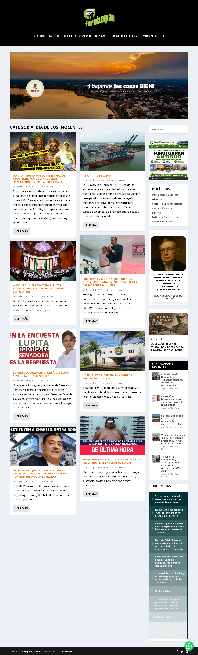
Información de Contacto (166, 194)
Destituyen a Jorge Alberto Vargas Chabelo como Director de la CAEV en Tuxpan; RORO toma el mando (40, 474)
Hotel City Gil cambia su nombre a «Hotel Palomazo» (107, 377)
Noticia (54, 36)
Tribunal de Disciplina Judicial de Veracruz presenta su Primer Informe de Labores (173, 439)
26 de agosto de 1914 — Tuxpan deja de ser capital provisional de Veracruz (168, 347)
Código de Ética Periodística (167, 203)
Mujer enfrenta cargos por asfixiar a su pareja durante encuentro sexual (112, 461)
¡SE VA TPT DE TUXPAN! (98, 175)
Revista (20, 186)
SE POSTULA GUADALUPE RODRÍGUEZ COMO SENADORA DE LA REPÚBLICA (41, 374)
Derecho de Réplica (162, 221)
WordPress (66, 651)
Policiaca (179, 408)
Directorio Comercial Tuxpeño (84, 36)
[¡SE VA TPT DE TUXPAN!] (112, 151)
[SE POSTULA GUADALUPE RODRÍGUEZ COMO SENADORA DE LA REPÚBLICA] (43, 348)
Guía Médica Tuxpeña (123, 36)
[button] (189, 646)
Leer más (21, 231)
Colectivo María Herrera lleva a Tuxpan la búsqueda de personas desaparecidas (172, 380)
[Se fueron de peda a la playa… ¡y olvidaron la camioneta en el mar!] (156, 418)
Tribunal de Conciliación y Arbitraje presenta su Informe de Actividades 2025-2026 (172, 463)
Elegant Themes (32, 651)
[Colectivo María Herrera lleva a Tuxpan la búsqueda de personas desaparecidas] (156, 376)
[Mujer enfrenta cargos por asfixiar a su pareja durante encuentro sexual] (112, 435)
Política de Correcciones (165, 217)
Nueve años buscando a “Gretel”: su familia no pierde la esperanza (172, 400)
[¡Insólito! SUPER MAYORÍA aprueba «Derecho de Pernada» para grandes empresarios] (43, 261)
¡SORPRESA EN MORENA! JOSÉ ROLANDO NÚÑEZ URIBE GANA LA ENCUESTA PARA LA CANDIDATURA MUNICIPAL (110, 282)
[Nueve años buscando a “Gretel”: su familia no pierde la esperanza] (156, 398)
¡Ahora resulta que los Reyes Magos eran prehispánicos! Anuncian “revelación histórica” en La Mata (39, 179)
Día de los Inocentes (46, 186)
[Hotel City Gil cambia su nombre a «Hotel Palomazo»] (112, 351)
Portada (39, 36)
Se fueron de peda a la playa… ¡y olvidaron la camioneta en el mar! (173, 420)
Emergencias (150, 36)
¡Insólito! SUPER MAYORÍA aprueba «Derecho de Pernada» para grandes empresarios (39, 288)
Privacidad (157, 199)
